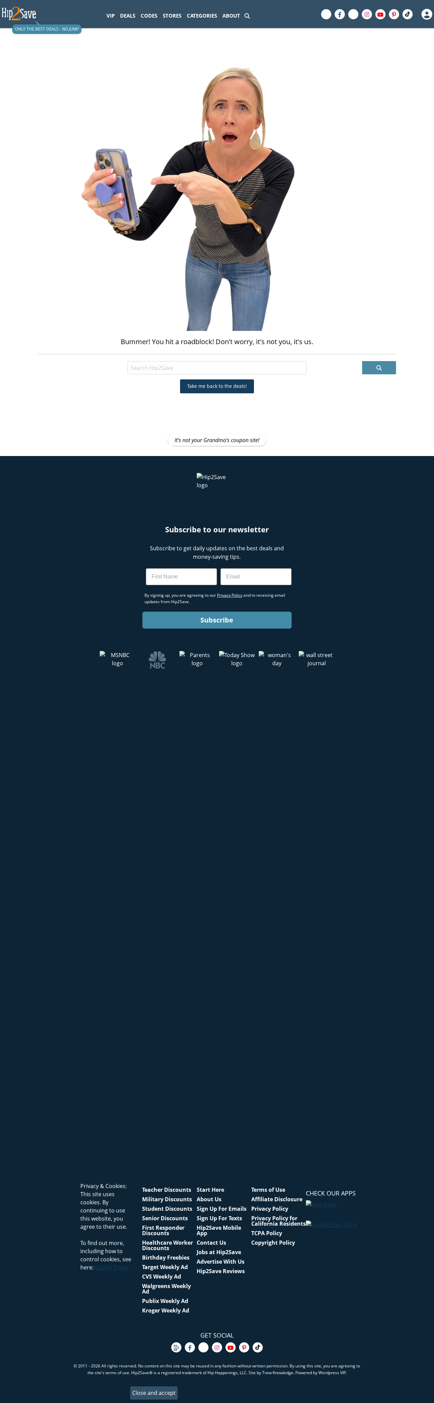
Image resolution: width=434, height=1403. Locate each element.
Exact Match (197, 355)
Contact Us (211, 1242)
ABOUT (231, 15)
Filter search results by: (105, 355)
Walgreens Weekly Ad (166, 1288)
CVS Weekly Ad (161, 1276)
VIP (110, 15)
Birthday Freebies (166, 1257)
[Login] (426, 14)
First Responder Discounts (163, 1230)
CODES (149, 15)
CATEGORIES (202, 15)
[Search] (247, 15)
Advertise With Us (220, 1261)
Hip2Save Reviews (221, 1271)
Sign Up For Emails (221, 1208)
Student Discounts (167, 1208)
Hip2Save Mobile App (219, 1230)
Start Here (210, 1189)
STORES (172, 15)
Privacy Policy (269, 1208)
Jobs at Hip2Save (219, 1252)
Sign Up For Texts (219, 1218)
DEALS (127, 15)
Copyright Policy (273, 1242)
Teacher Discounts (166, 1189)
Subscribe (216, 620)
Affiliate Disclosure (276, 1199)
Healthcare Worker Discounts (167, 1245)
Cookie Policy (112, 1267)
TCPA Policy (266, 1233)
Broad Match (157, 355)
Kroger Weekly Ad (165, 1310)
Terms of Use (268, 1189)
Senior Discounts (165, 1218)
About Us (209, 1199)
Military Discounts (167, 1199)
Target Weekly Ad (165, 1267)
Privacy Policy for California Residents (278, 1221)
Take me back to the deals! (217, 386)
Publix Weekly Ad (165, 1301)
